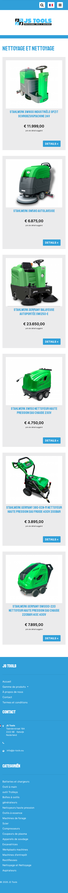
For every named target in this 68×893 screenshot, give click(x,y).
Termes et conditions (15, 702)
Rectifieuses (9, 860)
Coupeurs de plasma (14, 833)
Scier (5, 823)
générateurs (9, 802)
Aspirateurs (9, 870)
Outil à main (9, 786)
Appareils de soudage (15, 839)
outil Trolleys (10, 792)
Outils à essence (12, 812)
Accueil (6, 681)
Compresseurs (11, 828)
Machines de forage (14, 818)
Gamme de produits (14, 686)
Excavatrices (10, 844)
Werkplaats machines (15, 849)
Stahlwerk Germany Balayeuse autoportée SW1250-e (34, 312)
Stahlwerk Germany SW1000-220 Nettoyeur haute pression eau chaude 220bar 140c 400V (34, 610)
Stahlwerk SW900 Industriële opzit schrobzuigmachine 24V (34, 114)
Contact (7, 697)
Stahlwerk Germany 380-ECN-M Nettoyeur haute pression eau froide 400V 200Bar (34, 509)
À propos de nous (12, 691)
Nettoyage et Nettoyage (16, 865)
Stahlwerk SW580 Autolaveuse (34, 211)
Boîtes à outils (10, 797)
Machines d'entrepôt (14, 854)
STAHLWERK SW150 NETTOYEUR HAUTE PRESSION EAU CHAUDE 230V (34, 411)
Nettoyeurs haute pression (18, 807)
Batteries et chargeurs (15, 781)
